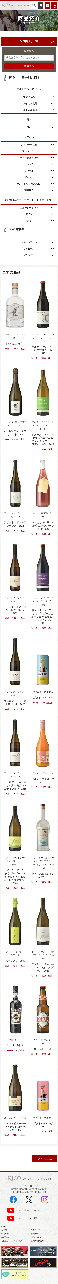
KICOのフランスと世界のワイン (30, 1218)
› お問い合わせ (36, 1237)
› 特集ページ (35, 1230)
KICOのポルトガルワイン (28, 1210)
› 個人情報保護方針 (37, 1241)
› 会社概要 (5, 1234)
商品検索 (29, 51)
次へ (40, 1158)
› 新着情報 (34, 1234)
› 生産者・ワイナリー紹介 (12, 1241)
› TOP (3, 1227)
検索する (29, 66)
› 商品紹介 (5, 1237)
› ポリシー (5, 1230)
